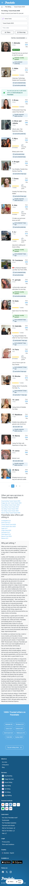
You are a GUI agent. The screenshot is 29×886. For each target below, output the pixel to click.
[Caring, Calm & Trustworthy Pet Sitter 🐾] (14, 385)
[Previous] (9, 486)
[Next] (19, 486)
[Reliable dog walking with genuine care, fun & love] (14, 422)
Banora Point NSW (6, 536)
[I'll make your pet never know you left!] (14, 216)
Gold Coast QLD (5, 522)
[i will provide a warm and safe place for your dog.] (14, 287)
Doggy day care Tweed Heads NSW (11, 503)
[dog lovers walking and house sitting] (14, 244)
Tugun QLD (4, 528)
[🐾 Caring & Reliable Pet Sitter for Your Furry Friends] (14, 335)
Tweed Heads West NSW (8, 526)
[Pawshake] (10, 2)
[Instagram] (10, 872)
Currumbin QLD (5, 532)
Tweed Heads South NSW (8, 524)
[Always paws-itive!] (14, 147)
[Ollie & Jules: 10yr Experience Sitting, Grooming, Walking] (14, 127)
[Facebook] (3, 872)
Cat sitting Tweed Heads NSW (9, 509)
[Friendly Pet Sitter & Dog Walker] (14, 189)
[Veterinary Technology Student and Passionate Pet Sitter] (14, 77)
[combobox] (14, 18)
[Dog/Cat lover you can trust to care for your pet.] (14, 53)
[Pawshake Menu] (2, 3)
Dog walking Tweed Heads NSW (10, 505)
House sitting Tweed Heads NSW (10, 513)
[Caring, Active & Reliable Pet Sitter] (14, 404)
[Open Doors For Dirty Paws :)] (14, 311)
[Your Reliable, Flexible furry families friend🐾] (14, 167)
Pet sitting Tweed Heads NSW (10, 511)
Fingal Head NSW (6, 530)
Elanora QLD (4, 538)
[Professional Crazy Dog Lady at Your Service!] (14, 108)
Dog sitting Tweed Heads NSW (10, 507)
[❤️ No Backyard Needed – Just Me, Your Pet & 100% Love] (14, 267)
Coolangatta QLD (6, 520)
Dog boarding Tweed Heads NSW (10, 501)
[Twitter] (6, 872)
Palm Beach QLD (6, 534)
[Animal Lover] (14, 457)
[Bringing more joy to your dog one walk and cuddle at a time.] (14, 475)
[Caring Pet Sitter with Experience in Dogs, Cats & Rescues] (14, 440)
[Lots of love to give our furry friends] (14, 360)
